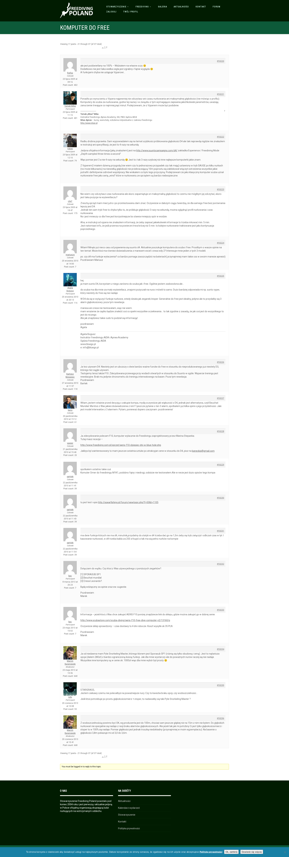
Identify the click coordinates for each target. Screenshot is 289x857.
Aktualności (181, 7)
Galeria (162, 7)
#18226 (220, 362)
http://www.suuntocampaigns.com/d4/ (156, 150)
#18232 (220, 564)
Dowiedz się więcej (252, 851)
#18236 (220, 718)
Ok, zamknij (231, 851)
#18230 (220, 498)
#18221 (220, 94)
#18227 (220, 398)
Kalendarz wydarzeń (129, 808)
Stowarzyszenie (116, 7)
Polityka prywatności (129, 828)
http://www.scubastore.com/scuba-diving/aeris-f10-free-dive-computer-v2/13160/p (125, 620)
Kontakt (201, 7)
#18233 (220, 610)
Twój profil (130, 12)
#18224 (220, 243)
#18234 (220, 649)
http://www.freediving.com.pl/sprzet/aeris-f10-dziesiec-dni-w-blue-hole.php (120, 445)
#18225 (220, 276)
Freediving (142, 7)
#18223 (220, 189)
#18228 (220, 431)
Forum (216, 7)
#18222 (220, 137)
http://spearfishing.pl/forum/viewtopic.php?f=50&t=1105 (128, 502)
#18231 (220, 531)
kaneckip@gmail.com (203, 451)
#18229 (220, 465)
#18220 (220, 61)
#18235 (220, 685)
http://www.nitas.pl (89, 123)
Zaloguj (111, 12)
